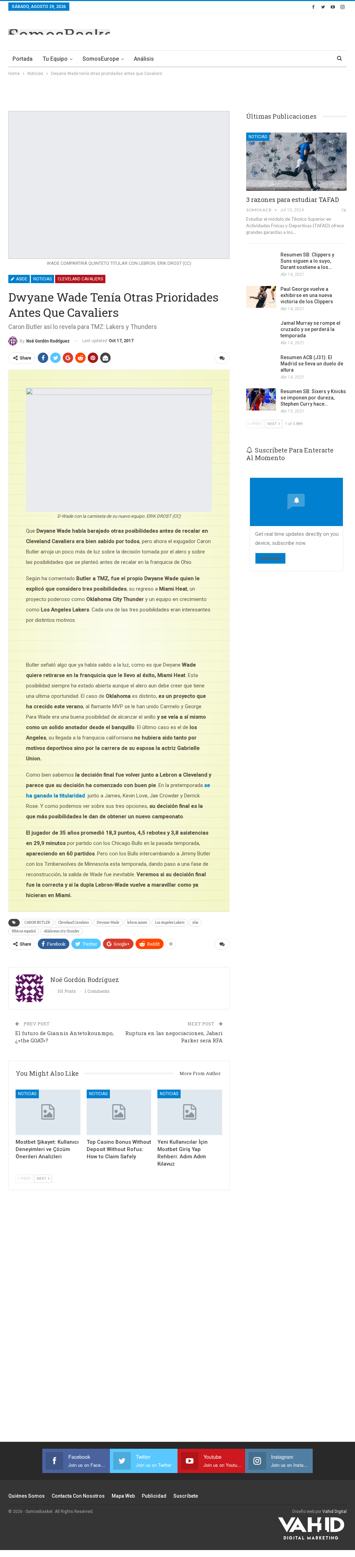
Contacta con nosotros (78, 1496)
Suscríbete (185, 1496)
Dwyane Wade (108, 922)
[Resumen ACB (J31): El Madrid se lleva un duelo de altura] (261, 365)
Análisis (144, 59)
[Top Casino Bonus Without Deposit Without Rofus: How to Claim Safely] (119, 1112)
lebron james (137, 922)
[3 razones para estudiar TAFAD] (296, 162)
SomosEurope (101, 59)
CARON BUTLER (37, 922)
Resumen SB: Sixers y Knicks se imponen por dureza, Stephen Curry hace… (313, 398)
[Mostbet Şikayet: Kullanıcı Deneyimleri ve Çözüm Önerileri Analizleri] (48, 1112)
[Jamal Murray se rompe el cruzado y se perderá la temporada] (261, 331)
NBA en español (24, 931)
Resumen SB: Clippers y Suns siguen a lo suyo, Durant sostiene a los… (307, 261)
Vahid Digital (334, 1511)
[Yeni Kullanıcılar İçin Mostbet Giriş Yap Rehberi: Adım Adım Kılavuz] (189, 1112)
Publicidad (154, 1496)
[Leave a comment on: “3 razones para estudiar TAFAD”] (344, 209)
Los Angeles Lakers (169, 922)
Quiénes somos (26, 1496)
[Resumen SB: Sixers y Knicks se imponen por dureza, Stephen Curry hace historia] (261, 399)
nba (195, 922)
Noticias (42, 279)
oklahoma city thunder (61, 931)
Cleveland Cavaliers (80, 279)
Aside (21, 279)
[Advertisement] (265, 30)
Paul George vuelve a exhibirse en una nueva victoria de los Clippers (306, 295)
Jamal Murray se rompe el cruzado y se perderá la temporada (310, 329)
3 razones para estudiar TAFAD (292, 199)
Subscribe (270, 558)
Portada (22, 59)
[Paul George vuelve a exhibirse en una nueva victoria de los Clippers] (261, 297)
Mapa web (123, 1496)
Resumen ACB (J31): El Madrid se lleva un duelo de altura (311, 364)
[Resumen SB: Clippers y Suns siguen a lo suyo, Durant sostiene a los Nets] (261, 263)
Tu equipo (55, 59)
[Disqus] (119, 1320)
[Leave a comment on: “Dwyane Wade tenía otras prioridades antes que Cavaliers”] (222, 358)
